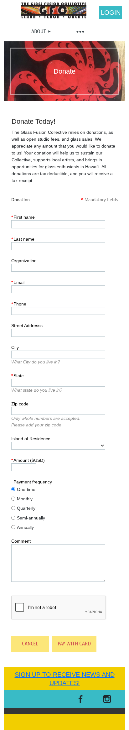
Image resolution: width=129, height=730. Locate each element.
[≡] (79, 31)
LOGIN (111, 12)
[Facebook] (80, 699)
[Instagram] (107, 699)
